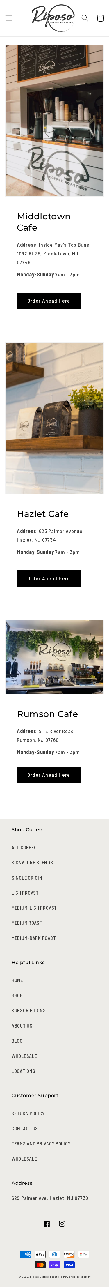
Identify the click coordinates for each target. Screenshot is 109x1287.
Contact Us (25, 1128)
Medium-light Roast (34, 907)
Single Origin (27, 877)
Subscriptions (29, 1010)
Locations (23, 1071)
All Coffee (24, 847)
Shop (17, 995)
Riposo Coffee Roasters (46, 1276)
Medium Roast (27, 923)
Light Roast (25, 893)
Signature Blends (32, 862)
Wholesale (24, 1056)
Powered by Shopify (76, 1276)
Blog (17, 1041)
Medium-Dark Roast (34, 938)
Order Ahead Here (48, 300)
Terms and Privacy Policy (41, 1143)
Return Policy (28, 1113)
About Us (22, 1025)
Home (17, 980)
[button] (9, 18)
